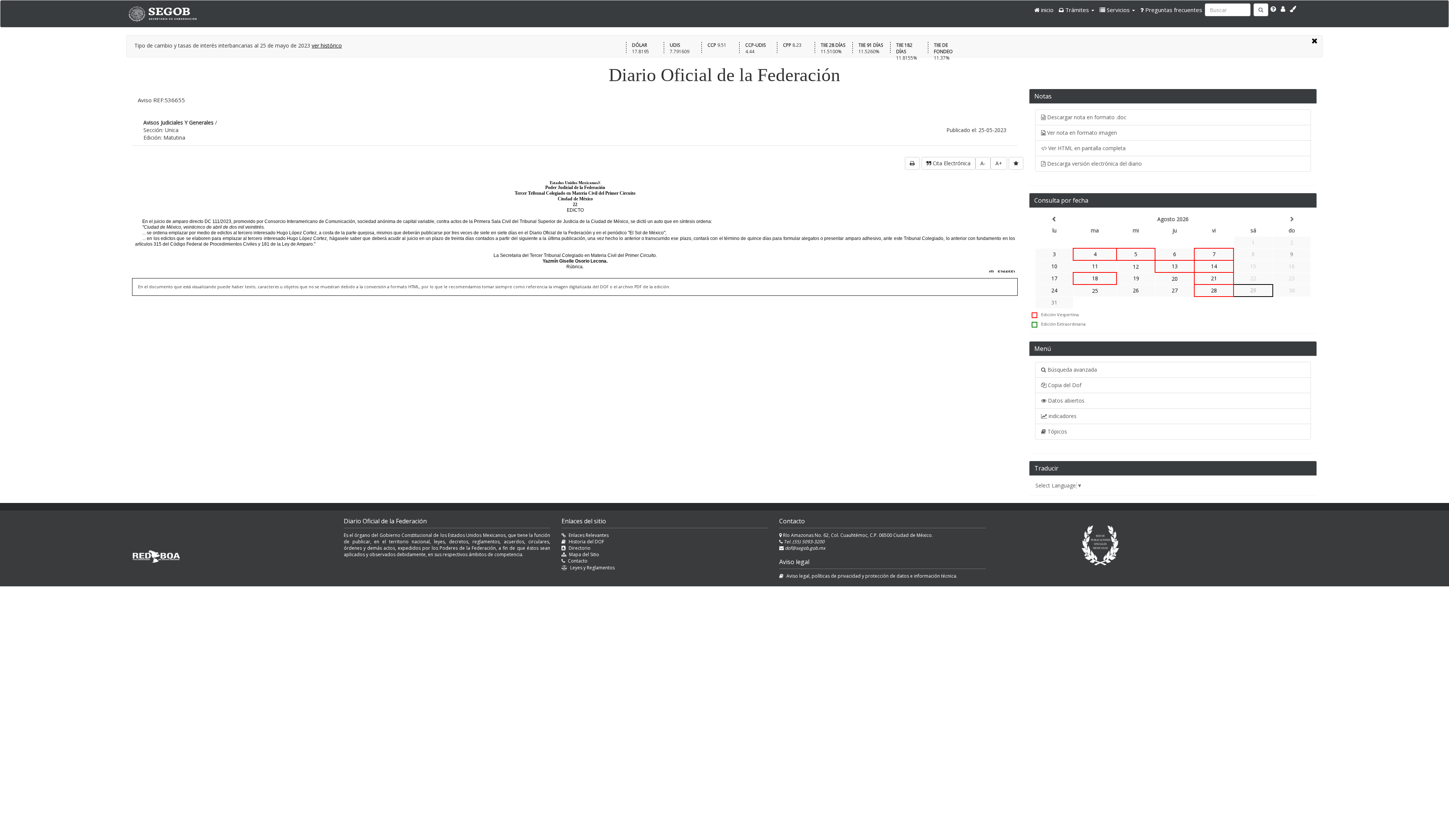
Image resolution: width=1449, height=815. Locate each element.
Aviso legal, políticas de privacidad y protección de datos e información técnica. (871, 576)
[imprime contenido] (912, 163)
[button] (1076, 9)
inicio (1047, 10)
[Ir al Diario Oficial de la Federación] (166, 13)
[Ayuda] (1273, 9)
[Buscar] (1261, 9)
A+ (998, 163)
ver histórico (327, 45)
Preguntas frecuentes (1173, 10)
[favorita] (1016, 163)
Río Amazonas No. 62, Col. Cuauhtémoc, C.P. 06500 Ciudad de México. (857, 535)
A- (983, 163)
